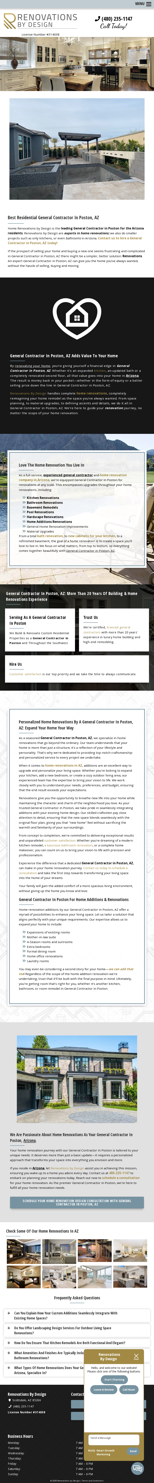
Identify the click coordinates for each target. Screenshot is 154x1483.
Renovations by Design (67, 1168)
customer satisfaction (59, 840)
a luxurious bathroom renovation (69, 845)
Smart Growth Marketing (105, 1452)
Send (133, 1451)
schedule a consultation (121, 1178)
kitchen (100, 371)
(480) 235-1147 (116, 18)
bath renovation (50, 536)
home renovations (92, 393)
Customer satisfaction (25, 674)
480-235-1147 (119, 1173)
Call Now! (129, 1389)
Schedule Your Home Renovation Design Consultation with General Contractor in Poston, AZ (77, 1202)
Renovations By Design (28, 393)
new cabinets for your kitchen (91, 536)
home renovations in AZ (63, 765)
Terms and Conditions (93, 1480)
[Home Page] (40, 26)
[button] (78, 1316)
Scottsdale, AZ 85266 (26, 1400)
